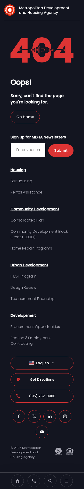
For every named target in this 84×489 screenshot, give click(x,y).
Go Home (25, 117)
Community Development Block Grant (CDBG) (39, 234)
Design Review (23, 287)
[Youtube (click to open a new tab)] (42, 432)
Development (23, 315)
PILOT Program (23, 276)
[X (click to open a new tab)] (34, 416)
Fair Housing (21, 181)
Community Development (34, 209)
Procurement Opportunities (35, 326)
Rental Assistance (26, 192)
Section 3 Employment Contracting (30, 340)
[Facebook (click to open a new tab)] (19, 416)
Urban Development (29, 265)
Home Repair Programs (31, 248)
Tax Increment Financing (32, 298)
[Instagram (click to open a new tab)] (65, 416)
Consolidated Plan (27, 220)
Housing (18, 169)
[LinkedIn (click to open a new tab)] (49, 416)
